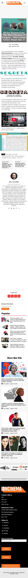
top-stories (20, 157)
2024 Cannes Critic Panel (11, 154)
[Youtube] (2, 531)
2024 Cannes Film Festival (8, 156)
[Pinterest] (16, 208)
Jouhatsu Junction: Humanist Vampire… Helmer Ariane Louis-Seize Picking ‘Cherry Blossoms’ (18, 327)
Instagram (6, 528)
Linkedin (5, 533)
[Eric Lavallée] (14, 176)
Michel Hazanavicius (19, 156)
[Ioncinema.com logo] (14, 2)
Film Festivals (14, 29)
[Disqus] (14, 232)
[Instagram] (11, 208)
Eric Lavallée (15, 44)
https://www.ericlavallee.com (14, 184)
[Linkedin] (14, 208)
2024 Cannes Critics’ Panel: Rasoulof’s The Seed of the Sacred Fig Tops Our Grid (20, 165)
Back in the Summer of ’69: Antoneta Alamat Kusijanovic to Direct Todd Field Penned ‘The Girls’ (18, 320)
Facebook (6, 522)
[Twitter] (19, 208)
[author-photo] (2, 384)
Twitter (5, 525)
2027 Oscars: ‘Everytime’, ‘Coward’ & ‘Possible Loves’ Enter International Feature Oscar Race (18, 340)
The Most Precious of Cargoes (9, 157)
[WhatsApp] (19, 296)
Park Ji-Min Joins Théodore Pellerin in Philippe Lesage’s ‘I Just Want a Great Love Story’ (17, 346)
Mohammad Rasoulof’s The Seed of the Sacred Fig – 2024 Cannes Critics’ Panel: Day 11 (7, 165)
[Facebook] (9, 208)
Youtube (5, 530)
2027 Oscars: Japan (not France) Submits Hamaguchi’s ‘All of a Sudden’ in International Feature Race (18, 333)
